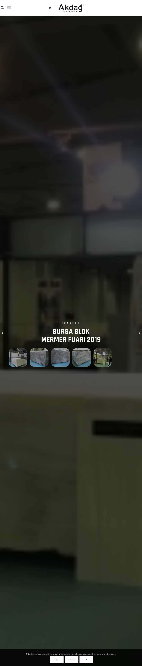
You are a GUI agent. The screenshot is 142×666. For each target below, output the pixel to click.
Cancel (71, 659)
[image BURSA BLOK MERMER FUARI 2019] (19, 358)
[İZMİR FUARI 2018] (2, 333)
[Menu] (9, 7)
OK (56, 659)
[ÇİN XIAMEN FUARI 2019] (139, 333)
